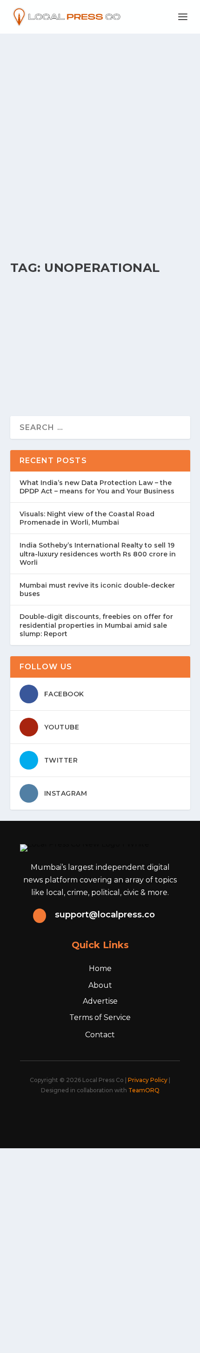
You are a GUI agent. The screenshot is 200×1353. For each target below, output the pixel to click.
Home (100, 968)
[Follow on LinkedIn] (115, 1115)
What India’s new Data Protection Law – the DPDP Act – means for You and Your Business (97, 487)
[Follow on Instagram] (94, 1115)
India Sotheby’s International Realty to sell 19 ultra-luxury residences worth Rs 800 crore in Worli (98, 553)
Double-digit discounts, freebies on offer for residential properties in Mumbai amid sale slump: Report (96, 625)
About (100, 985)
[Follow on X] (74, 1115)
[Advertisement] (100, 138)
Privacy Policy (147, 1079)
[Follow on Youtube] (135, 1115)
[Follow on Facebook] (53, 1115)
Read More (48, 375)
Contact (100, 1034)
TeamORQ (144, 1090)
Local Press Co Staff (49, 319)
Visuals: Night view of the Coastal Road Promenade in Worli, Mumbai (87, 518)
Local (110, 319)
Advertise (100, 1001)
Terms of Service (100, 1017)
